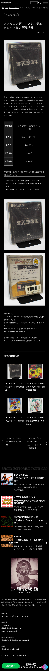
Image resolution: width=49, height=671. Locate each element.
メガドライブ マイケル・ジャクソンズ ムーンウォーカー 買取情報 (34, 443)
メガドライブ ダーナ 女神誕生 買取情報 (13, 441)
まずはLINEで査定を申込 (10, 665)
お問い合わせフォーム (18, 605)
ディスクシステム (11, 15)
